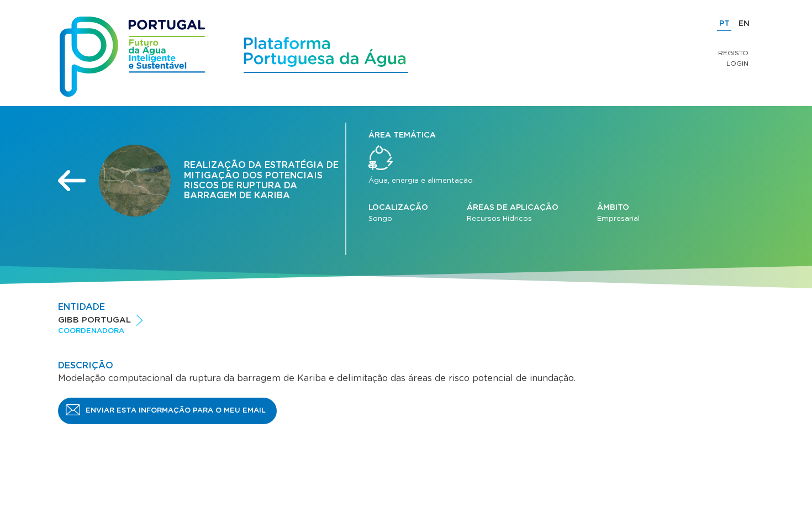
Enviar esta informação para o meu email (176, 410)
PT (724, 24)
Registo (733, 53)
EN (744, 24)
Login (737, 63)
